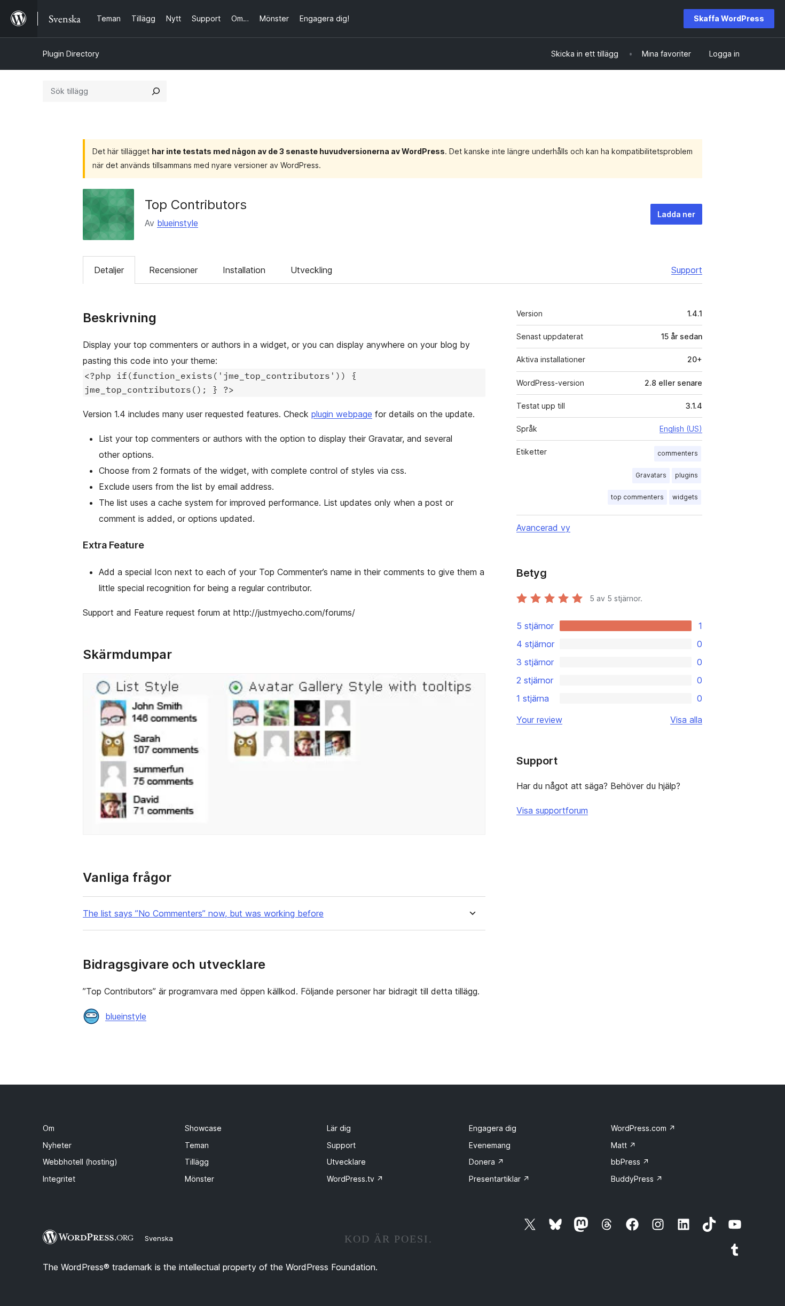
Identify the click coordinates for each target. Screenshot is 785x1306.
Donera (486, 1161)
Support (686, 270)
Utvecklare (346, 1161)
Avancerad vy (543, 527)
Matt (623, 1145)
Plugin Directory (71, 53)
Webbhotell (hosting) (80, 1161)
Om (48, 1128)
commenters (677, 453)
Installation (244, 270)
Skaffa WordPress (729, 18)
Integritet (59, 1178)
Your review (539, 719)
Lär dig (339, 1128)
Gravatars (650, 475)
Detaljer (109, 270)
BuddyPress (637, 1178)
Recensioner (173, 270)
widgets (685, 497)
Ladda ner (676, 214)
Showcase (203, 1128)
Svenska (159, 1238)
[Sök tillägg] (156, 91)
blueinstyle (177, 223)
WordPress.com (643, 1128)
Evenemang (490, 1145)
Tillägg (197, 1161)
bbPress (630, 1161)
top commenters (637, 497)
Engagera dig (492, 1128)
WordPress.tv (355, 1178)
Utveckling (311, 270)
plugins (686, 475)
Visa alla (686, 719)
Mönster (199, 1178)
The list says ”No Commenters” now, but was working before (203, 914)
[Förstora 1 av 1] (471, 687)
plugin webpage (341, 414)
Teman (197, 1145)
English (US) (681, 428)
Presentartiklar (499, 1178)
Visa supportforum (552, 810)
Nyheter (57, 1145)
